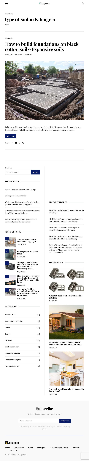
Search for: (8, 168)
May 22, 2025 (21, 272)
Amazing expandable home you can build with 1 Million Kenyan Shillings (65, 343)
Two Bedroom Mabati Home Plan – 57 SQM (20, 189)
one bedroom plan (12, 347)
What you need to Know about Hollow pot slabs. (65, 296)
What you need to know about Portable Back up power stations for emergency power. (27, 265)
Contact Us (13, 450)
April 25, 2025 (21, 298)
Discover (8, 340)
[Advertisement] (66, 180)
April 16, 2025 (53, 301)
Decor (7, 328)
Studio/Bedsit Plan (12, 353)
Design (7, 334)
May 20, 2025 (21, 285)
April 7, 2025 (53, 394)
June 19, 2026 (21, 245)
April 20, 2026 (21, 257)
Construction (9, 38)
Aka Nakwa (18, 55)
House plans (41, 447)
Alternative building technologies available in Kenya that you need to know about (28, 292)
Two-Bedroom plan (12, 366)
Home (7, 447)
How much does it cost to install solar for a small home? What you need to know (28, 279)
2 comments (28, 55)
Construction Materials (14, 321)
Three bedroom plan (13, 360)
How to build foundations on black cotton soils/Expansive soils (42, 46)
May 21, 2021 (9, 55)
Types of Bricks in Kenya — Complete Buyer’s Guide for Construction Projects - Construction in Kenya (66, 247)
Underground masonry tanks (15, 196)
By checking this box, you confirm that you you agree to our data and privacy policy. (45, 428)
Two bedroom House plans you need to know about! (66, 390)
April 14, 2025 (53, 347)
